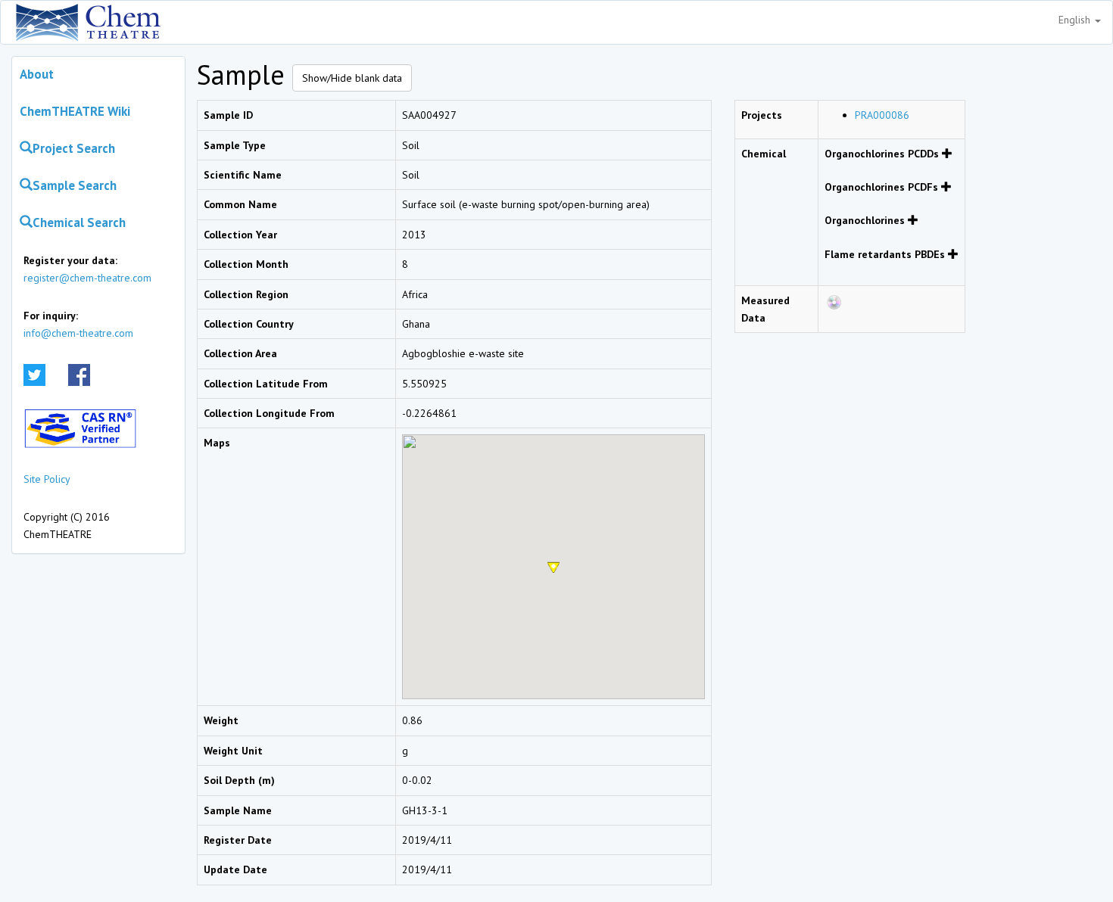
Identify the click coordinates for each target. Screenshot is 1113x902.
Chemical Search (79, 222)
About (37, 74)
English (1075, 19)
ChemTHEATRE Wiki (75, 111)
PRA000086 (882, 115)
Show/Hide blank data (352, 78)
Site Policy (46, 479)
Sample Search (75, 185)
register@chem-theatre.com (87, 278)
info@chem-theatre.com (78, 333)
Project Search (74, 148)
